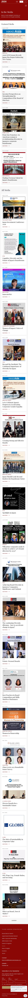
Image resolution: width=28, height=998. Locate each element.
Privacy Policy (4, 995)
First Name (4, 979)
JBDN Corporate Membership (9, 938)
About (3, 953)
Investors (4, 951)
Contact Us (5, 965)
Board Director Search (7, 933)
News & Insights (6, 948)
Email (16, 979)
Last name (10, 979)
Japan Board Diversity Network (10, 936)
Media (3, 946)
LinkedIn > (4, 963)
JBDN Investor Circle (7, 941)
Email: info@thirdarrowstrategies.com (11, 960)
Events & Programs (6, 943)
